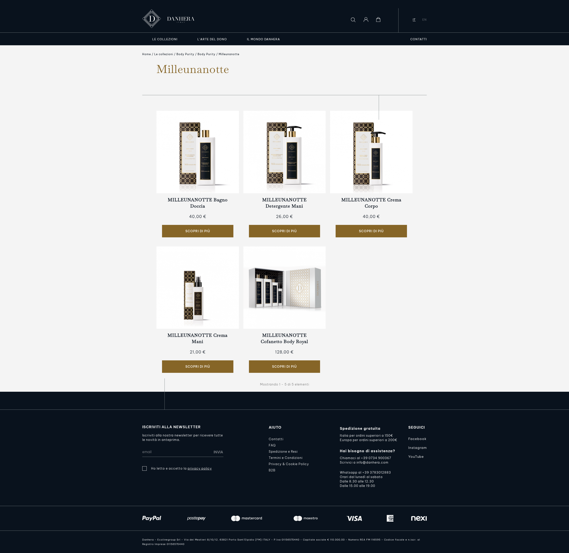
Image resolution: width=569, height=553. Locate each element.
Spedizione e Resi (283, 452)
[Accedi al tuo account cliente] (365, 19)
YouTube (416, 456)
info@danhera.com (373, 462)
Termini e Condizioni (286, 458)
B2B (272, 470)
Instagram (417, 448)
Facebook (417, 439)
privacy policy (200, 468)
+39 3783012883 (376, 472)
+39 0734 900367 (376, 458)
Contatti (276, 439)
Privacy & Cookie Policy (289, 464)
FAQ (272, 445)
